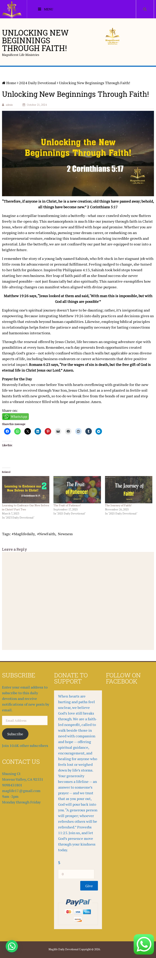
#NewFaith (46, 533)
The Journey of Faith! (118, 505)
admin (9, 105)
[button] (12, 946)
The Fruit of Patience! (67, 505)
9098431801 (12, 785)
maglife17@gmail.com (21, 790)
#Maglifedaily (23, 533)
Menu (48, 9)
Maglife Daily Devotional (63, 949)
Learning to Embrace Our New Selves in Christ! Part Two (25, 507)
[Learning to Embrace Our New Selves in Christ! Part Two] (25, 489)
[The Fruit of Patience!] (77, 489)
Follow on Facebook (123, 678)
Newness (65, 533)
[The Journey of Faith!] (128, 489)
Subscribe (15, 733)
